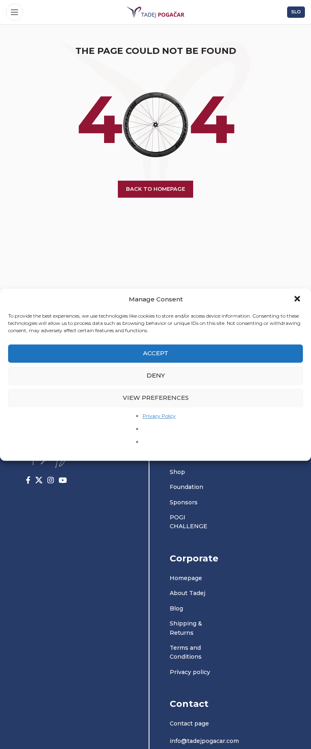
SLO (296, 12)
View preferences (156, 397)
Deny (156, 375)
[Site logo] (155, 11)
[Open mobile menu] (14, 12)
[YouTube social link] (62, 480)
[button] (298, 299)
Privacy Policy (159, 416)
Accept (155, 353)
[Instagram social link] (50, 480)
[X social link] (39, 480)
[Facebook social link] (28, 480)
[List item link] (193, 471)
